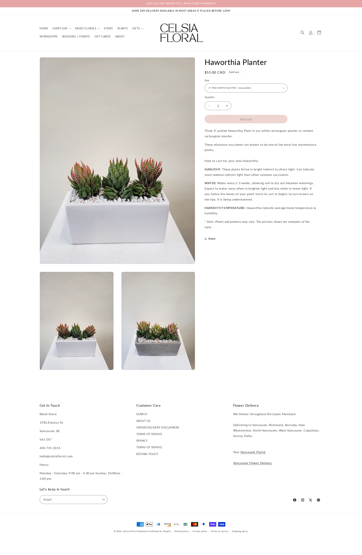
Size (207, 80)
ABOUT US (143, 420)
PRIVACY (142, 440)
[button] (61, 28)
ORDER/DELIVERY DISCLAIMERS (157, 427)
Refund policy (182, 531)
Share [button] (212, 238)
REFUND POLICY (147, 454)
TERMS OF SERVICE (149, 434)
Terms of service (220, 531)
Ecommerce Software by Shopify (154, 531)
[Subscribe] (103, 499)
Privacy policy (200, 531)
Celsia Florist (130, 531)
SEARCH (141, 414)
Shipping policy (240, 531)
